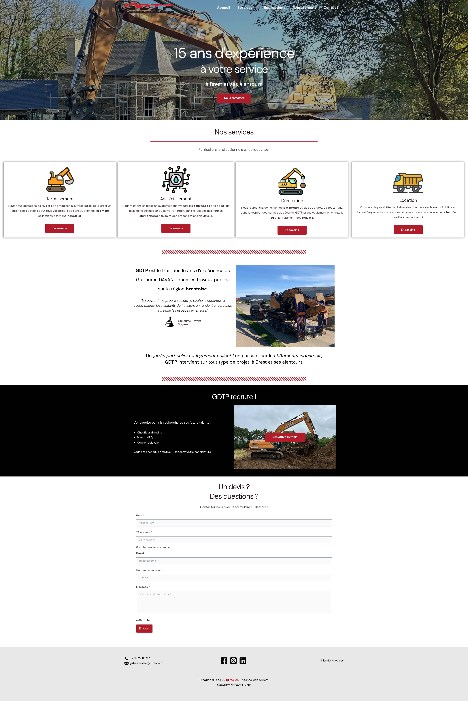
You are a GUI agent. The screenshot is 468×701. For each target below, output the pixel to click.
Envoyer (144, 628)
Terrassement (60, 199)
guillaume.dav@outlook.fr (146, 663)
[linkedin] (243, 660)
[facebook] (224, 660)
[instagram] (234, 660)
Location (408, 200)
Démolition (292, 200)
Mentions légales (332, 660)
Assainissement (176, 199)
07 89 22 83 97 (139, 658)
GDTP (247, 685)
